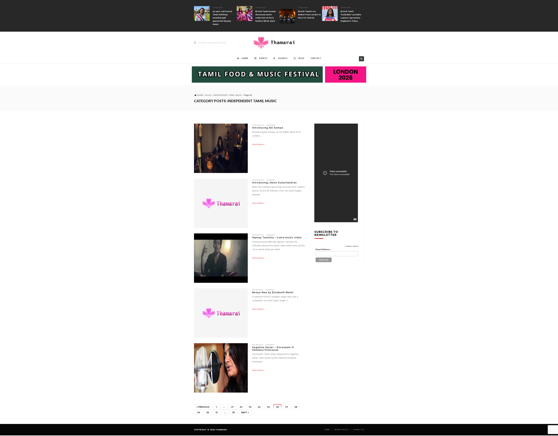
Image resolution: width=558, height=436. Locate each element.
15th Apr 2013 (258, 180)
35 (233, 412)
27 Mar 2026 (218, 7)
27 (286, 407)
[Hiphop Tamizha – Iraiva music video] (221, 258)
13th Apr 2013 (258, 235)
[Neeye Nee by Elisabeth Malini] (221, 313)
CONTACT (316, 58)
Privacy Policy (341, 429)
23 (250, 407)
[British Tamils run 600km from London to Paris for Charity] (245, 15)
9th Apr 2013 (257, 290)
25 (268, 407)
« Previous (202, 407)
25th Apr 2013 (258, 125)
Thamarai (271, 125)
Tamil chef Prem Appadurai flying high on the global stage (352, 14)
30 (207, 412)
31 (216, 412)
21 (232, 407)
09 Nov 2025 (304, 7)
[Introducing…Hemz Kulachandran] (221, 203)
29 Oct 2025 (346, 7)
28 (295, 407)
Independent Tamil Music (227, 95)
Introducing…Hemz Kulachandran (274, 182)
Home (200, 95)
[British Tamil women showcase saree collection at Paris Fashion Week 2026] (202, 13)
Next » (245, 412)
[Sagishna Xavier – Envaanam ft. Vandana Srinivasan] (221, 368)
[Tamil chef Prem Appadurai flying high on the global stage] (331, 13)
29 (198, 412)
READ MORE (257, 144)
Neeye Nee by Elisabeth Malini (273, 292)
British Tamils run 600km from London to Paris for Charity (267, 14)
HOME (244, 58)
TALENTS (282, 58)
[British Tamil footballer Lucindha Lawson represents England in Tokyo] (288, 13)
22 (241, 407)
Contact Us (358, 429)
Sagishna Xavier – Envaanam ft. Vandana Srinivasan (273, 348)
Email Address (323, 249)
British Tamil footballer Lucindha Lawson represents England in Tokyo (309, 16)
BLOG (301, 58)
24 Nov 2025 (261, 7)
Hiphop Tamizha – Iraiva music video (277, 237)
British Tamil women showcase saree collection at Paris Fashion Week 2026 (223, 16)
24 (259, 407)
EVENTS (263, 58)
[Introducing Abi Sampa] (221, 148)
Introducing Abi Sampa (267, 127)
